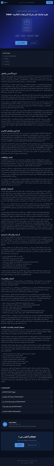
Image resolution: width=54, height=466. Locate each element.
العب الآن (49, 2)
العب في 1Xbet (21, 43)
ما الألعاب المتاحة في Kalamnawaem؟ (11, 411)
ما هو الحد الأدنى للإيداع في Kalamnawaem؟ (12, 396)
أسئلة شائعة (7, 64)
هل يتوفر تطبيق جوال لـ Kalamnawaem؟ (12, 406)
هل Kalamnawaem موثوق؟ (8, 392)
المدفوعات (6, 61)
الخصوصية (26, 462)
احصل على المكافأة (32, 445)
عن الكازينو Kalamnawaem (10, 56)
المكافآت (6, 58)
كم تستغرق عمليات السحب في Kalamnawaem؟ (13, 401)
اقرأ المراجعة (33, 43)
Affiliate (31, 462)
